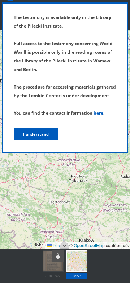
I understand (36, 134)
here (98, 113)
